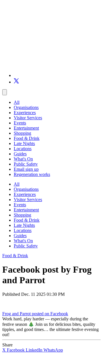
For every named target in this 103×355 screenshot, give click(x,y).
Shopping (22, 133)
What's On (23, 158)
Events (20, 122)
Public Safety (26, 164)
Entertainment (26, 128)
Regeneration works (32, 174)
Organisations (26, 107)
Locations (22, 148)
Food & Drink (26, 138)
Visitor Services (28, 117)
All (16, 102)
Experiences (25, 112)
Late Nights (24, 143)
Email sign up (26, 169)
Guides (20, 153)
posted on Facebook (50, 313)
